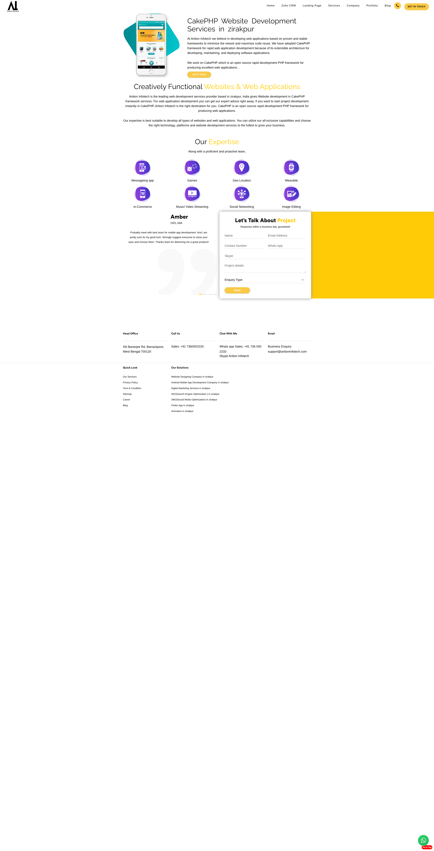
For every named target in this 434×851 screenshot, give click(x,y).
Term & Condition (132, 388)
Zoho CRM (288, 5)
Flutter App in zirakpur (182, 405)
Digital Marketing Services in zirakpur (190, 388)
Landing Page (312, 5)
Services (334, 5)
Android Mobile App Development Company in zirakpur (200, 382)
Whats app (227, 346)
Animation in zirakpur (182, 411)
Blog (388, 5)
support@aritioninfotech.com (287, 351)
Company (353, 5)
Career (126, 399)
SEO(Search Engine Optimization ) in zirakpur (195, 394)
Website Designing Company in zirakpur (192, 376)
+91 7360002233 (192, 346)
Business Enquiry (279, 346)
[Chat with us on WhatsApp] (423, 840)
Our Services (130, 376)
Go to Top (426, 847)
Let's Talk (199, 75)
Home (271, 5)
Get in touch (417, 7)
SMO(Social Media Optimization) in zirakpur (194, 399)
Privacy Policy (130, 382)
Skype (224, 356)
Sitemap (127, 394)
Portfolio (372, 5)
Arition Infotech (239, 356)
